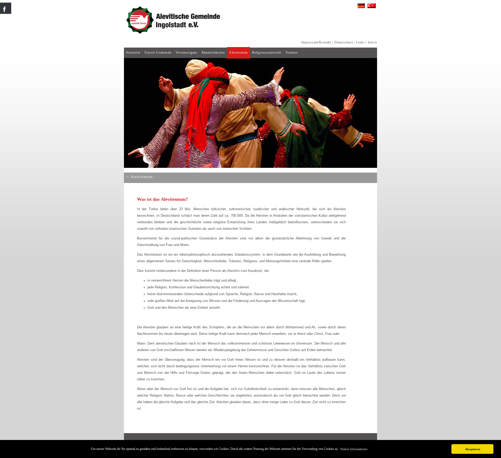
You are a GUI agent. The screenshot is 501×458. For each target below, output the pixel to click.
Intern (372, 42)
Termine (291, 52)
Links (360, 42)
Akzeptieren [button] (472, 449)
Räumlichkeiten (213, 52)
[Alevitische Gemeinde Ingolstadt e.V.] (222, 34)
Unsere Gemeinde (158, 52)
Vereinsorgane (187, 52)
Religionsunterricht (267, 52)
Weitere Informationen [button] (353, 449)
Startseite (133, 52)
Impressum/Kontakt (316, 42)
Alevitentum (238, 52)
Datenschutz (344, 42)
